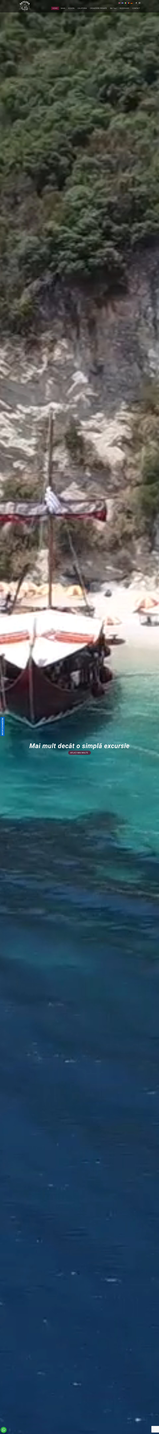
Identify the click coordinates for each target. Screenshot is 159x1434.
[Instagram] (139, 3)
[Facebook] (136, 3)
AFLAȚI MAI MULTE (79, 753)
